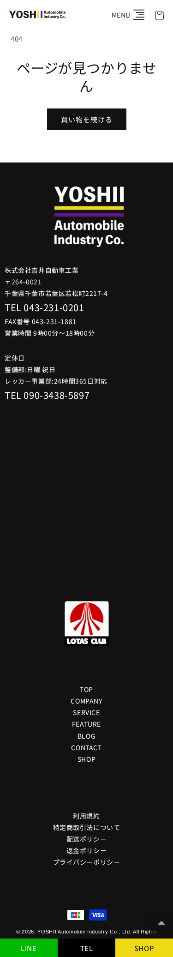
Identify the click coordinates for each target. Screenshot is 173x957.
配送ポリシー (86, 838)
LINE (28, 948)
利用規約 (86, 815)
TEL (86, 948)
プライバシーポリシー (86, 862)
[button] (139, 15)
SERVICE (86, 712)
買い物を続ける (87, 119)
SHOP (144, 948)
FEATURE (86, 723)
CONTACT (86, 747)
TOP (86, 689)
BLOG (86, 735)
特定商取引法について (86, 827)
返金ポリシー (86, 850)
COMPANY (86, 700)
